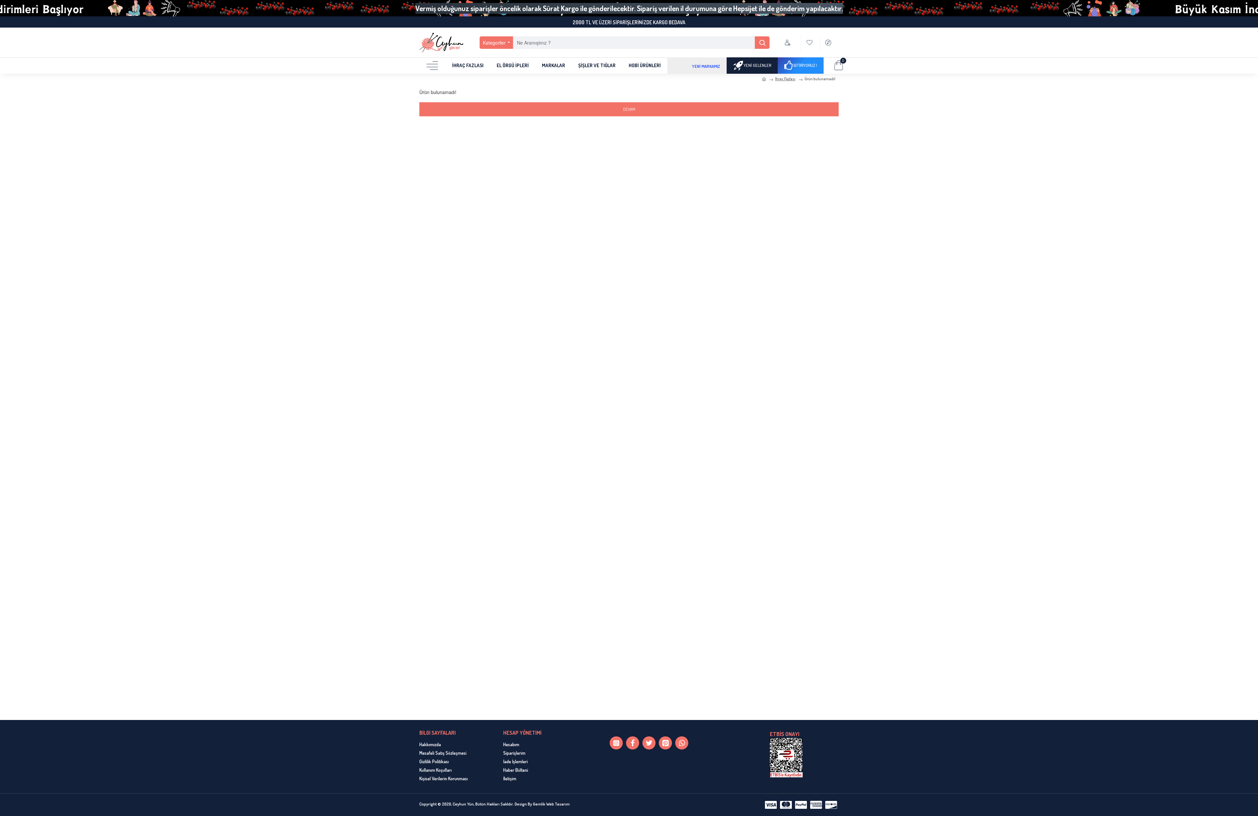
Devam (629, 109)
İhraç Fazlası (785, 78)
